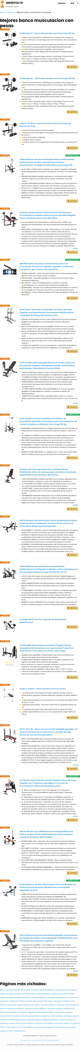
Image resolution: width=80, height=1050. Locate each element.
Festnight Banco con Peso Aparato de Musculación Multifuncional (43, 620)
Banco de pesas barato (29, 1008)
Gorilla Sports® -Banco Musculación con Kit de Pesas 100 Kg (47, 33)
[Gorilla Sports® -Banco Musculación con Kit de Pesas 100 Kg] (10, 40)
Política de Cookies (32, 1040)
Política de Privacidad (45, 1040)
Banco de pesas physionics (12, 993)
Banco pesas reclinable (38, 990)
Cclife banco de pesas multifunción (58, 1001)
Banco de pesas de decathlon (13, 990)
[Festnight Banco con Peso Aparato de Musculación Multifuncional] (10, 626)
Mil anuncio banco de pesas (37, 1005)
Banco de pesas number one (53, 1008)
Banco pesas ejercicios (31, 1001)
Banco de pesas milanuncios (53, 997)
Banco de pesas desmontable (63, 990)
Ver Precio (73, 67)
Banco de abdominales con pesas (64, 1023)
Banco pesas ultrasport (64, 1019)
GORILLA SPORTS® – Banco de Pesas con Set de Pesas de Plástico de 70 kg (45, 124)
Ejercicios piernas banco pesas (14, 1023)
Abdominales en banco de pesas (53, 993)
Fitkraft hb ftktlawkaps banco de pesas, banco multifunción (26, 1019)
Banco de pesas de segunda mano (44, 1027)
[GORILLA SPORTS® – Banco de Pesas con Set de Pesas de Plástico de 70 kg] (10, 130)
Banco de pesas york (38, 1023)
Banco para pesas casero (11, 1005)
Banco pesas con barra (46, 1016)
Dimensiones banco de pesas (22, 1016)
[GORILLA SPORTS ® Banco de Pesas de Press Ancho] (10, 695)
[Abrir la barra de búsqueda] (77, 3)
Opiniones (62, 3)
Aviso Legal (23, 1040)
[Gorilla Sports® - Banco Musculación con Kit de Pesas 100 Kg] (10, 85)
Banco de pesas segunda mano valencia (31, 1012)
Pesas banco (31, 993)
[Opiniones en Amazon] (10, 662)
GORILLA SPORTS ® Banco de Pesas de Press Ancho (43, 689)
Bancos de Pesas (7, 12)
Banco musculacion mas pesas (14, 1027)
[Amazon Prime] (75, 249)
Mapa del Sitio (56, 1040)
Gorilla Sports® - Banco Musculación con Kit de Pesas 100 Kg (47, 78)
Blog (72, 3)
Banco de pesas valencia (62, 1005)
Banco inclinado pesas (68, 1016)
